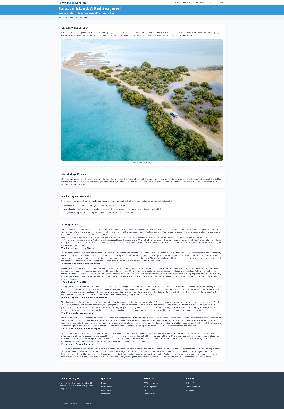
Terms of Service (193, 386)
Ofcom (147, 390)
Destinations (69, 17)
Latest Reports (107, 386)
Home (61, 17)
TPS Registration (151, 383)
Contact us (190, 390)
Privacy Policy (192, 383)
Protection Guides (108, 394)
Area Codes (199, 2)
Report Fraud (149, 394)
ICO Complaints (150, 386)
